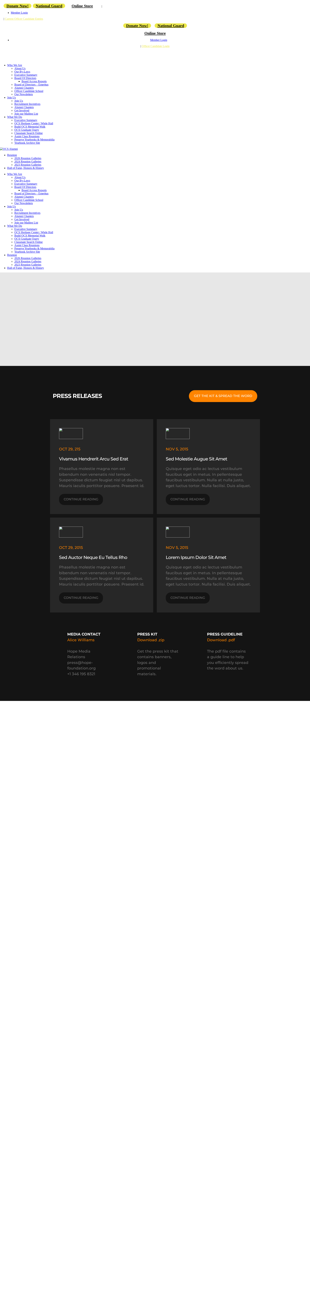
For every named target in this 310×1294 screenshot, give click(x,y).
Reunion (12, 155)
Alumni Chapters (24, 87)
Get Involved (21, 110)
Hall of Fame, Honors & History (25, 167)
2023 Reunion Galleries (27, 164)
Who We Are (14, 65)
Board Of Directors (25, 78)
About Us (19, 68)
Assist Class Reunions (26, 136)
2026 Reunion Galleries (27, 158)
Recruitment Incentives (27, 103)
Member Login (19, 12)
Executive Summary (25, 74)
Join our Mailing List (26, 113)
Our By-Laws (22, 71)
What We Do (14, 116)
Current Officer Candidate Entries (24, 18)
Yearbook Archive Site (27, 142)
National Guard (49, 6)
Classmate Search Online (28, 133)
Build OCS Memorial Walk (29, 126)
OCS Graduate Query (26, 129)
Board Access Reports (34, 81)
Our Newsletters (23, 94)
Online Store (82, 6)
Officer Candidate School (28, 91)
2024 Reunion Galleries (27, 161)
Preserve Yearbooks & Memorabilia (34, 139)
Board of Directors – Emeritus (31, 84)
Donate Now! (17, 6)
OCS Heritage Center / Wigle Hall (33, 123)
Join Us (11, 97)
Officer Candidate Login (156, 46)
